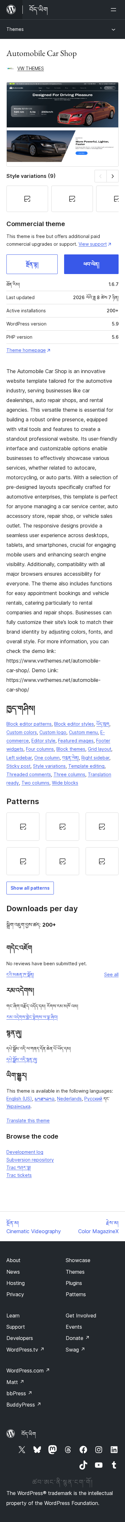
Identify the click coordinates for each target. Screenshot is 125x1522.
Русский (93, 1098)
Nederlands (69, 1098)
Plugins (74, 1283)
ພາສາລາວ (44, 1098)
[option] (22, 826)
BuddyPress (23, 1404)
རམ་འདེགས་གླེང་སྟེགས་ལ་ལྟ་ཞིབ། (32, 1017)
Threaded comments (28, 774)
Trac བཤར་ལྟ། (18, 1167)
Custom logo (52, 732)
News (13, 1272)
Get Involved (81, 1315)
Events (74, 1327)
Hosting (15, 1283)
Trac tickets (19, 1175)
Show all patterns (30, 888)
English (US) (19, 1098)
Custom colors (21, 732)
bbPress (19, 1393)
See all (111, 974)
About (13, 1260)
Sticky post (18, 766)
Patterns (76, 1294)
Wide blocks (65, 782)
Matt (15, 1382)
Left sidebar (19, 757)
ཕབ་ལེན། (91, 264)
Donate (78, 1338)
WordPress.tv (25, 1349)
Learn (13, 1315)
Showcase (78, 1260)
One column (47, 757)
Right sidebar (95, 757)
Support (15, 1327)
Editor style (43, 740)
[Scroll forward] (113, 176)
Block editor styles (74, 724)
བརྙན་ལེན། (70, 757)
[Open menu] (114, 9)
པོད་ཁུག (102, 724)
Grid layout (99, 749)
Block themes (70, 749)
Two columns (35, 782)
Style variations (49, 766)
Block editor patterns (29, 724)
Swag (75, 1349)
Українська (18, 1106)
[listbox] (62, 843)
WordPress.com (28, 1370)
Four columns (40, 749)
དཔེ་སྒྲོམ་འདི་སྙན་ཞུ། (21, 1059)
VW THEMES (30, 68)
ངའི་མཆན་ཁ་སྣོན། (20, 974)
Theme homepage (26, 350)
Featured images (76, 740)
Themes (15, 29)
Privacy (15, 1294)
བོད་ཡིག (28, 1434)
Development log (24, 1152)
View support (93, 244)
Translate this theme (28, 1120)
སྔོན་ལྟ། (32, 264)
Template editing (86, 766)
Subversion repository (30, 1159)
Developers (19, 1338)
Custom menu (83, 732)
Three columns (69, 774)
